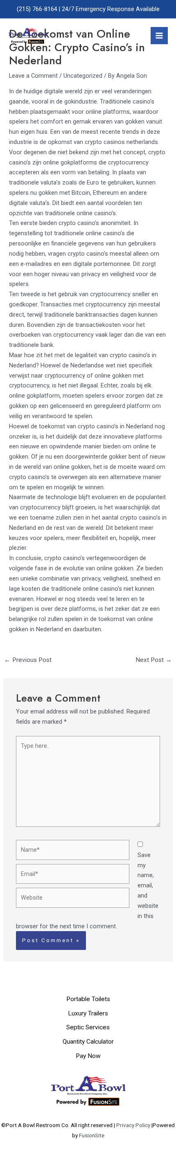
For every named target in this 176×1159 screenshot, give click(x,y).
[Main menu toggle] (159, 35)
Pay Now (88, 1056)
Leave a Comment (33, 75)
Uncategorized (82, 75)
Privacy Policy (133, 1125)
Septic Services (88, 1027)
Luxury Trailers (88, 1013)
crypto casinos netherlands (121, 142)
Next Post (153, 660)
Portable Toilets (88, 999)
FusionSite (91, 1135)
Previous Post (28, 660)
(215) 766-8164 (37, 9)
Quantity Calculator (88, 1041)
